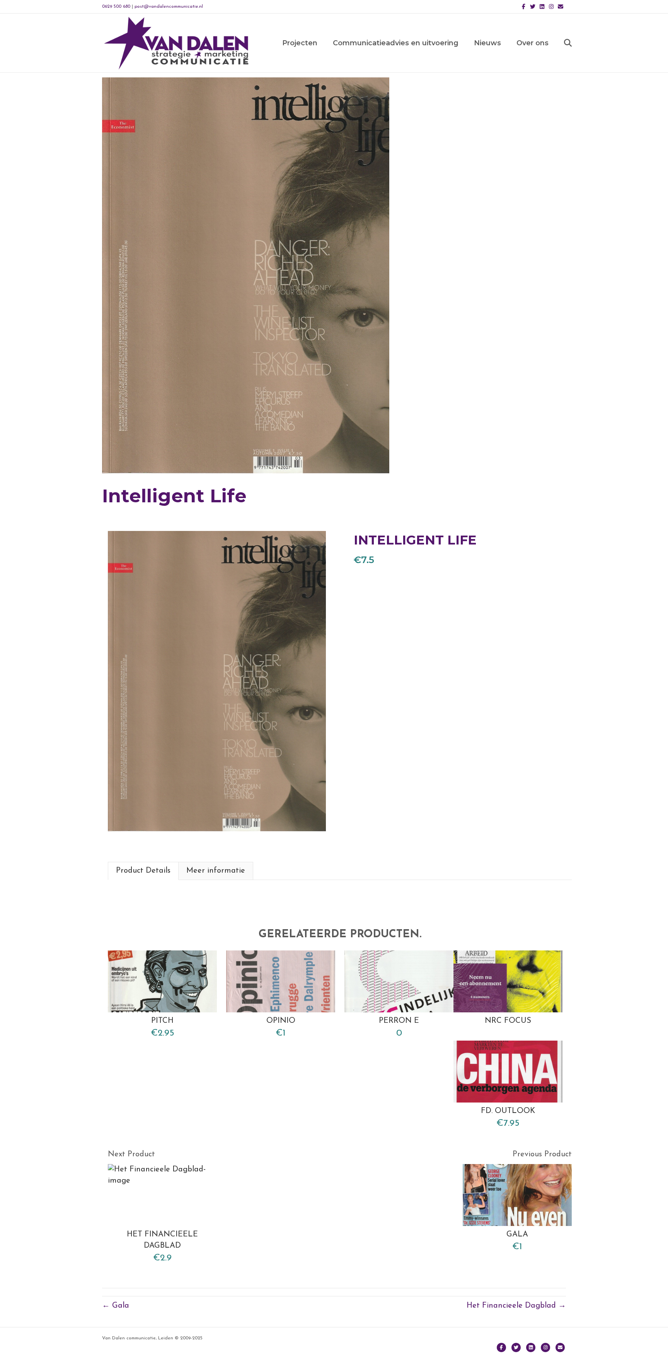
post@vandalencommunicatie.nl (169, 6)
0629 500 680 (116, 6)
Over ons (532, 43)
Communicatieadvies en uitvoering (395, 43)
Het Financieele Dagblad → (516, 1306)
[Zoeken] (561, 43)
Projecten (299, 43)
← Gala (115, 1306)
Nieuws (487, 43)
